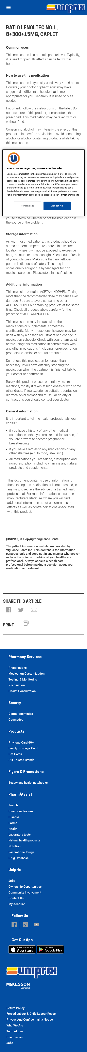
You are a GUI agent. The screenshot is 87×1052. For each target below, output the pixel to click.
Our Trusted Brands (21, 760)
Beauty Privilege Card (22, 748)
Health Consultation (22, 691)
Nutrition (14, 846)
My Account (16, 904)
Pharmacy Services (25, 657)
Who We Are (14, 1025)
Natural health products (24, 840)
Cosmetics (15, 719)
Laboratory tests (19, 834)
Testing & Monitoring (22, 679)
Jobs (11, 881)
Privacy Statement (69, 194)
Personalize (27, 205)
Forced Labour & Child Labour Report (31, 1014)
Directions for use (20, 811)
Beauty (14, 703)
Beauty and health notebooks (28, 782)
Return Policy (15, 1008)
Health (12, 829)
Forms (12, 823)
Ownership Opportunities (25, 886)
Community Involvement (24, 892)
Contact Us (16, 898)
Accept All (57, 205)
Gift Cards (15, 754)
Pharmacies (14, 1037)
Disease (13, 817)
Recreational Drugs (21, 852)
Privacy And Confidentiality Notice (29, 1019)
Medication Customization (26, 673)
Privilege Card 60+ (21, 742)
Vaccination (16, 685)
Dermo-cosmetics (20, 714)
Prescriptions (17, 668)
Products (16, 732)
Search (13, 805)
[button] (8, 610)
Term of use (14, 1031)
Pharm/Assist (20, 795)
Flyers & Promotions (26, 772)
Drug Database (18, 858)
